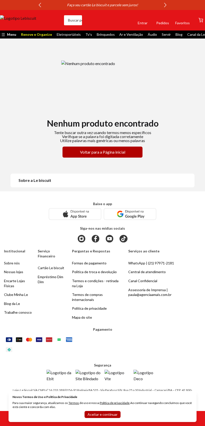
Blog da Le (12, 303)
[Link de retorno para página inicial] (30, 20)
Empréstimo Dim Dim (50, 279)
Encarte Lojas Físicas (14, 283)
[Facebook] (96, 239)
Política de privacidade (115, 403)
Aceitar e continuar (103, 414)
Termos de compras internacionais (87, 297)
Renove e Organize (36, 34)
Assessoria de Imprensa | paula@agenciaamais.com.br (150, 292)
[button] (125, 20)
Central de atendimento (147, 272)
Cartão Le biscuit (51, 268)
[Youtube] (110, 239)
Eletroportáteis (69, 34)
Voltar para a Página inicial (102, 152)
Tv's (89, 34)
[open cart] (200, 20)
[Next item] (165, 5)
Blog (179, 34)
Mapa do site (82, 317)
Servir (166, 34)
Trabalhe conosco (18, 312)
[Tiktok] (124, 239)
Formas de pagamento (89, 263)
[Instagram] (82, 239)
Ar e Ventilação (131, 34)
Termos (73, 403)
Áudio (152, 34)
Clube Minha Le (16, 294)
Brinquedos (106, 34)
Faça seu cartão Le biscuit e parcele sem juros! (102, 5)
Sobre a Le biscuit (34, 180)
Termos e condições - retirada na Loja (95, 283)
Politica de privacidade (89, 308)
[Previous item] (40, 5)
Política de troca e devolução (94, 272)
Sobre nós (12, 263)
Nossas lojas (13, 272)
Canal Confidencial (142, 281)
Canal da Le (196, 34)
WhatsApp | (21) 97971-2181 (151, 263)
